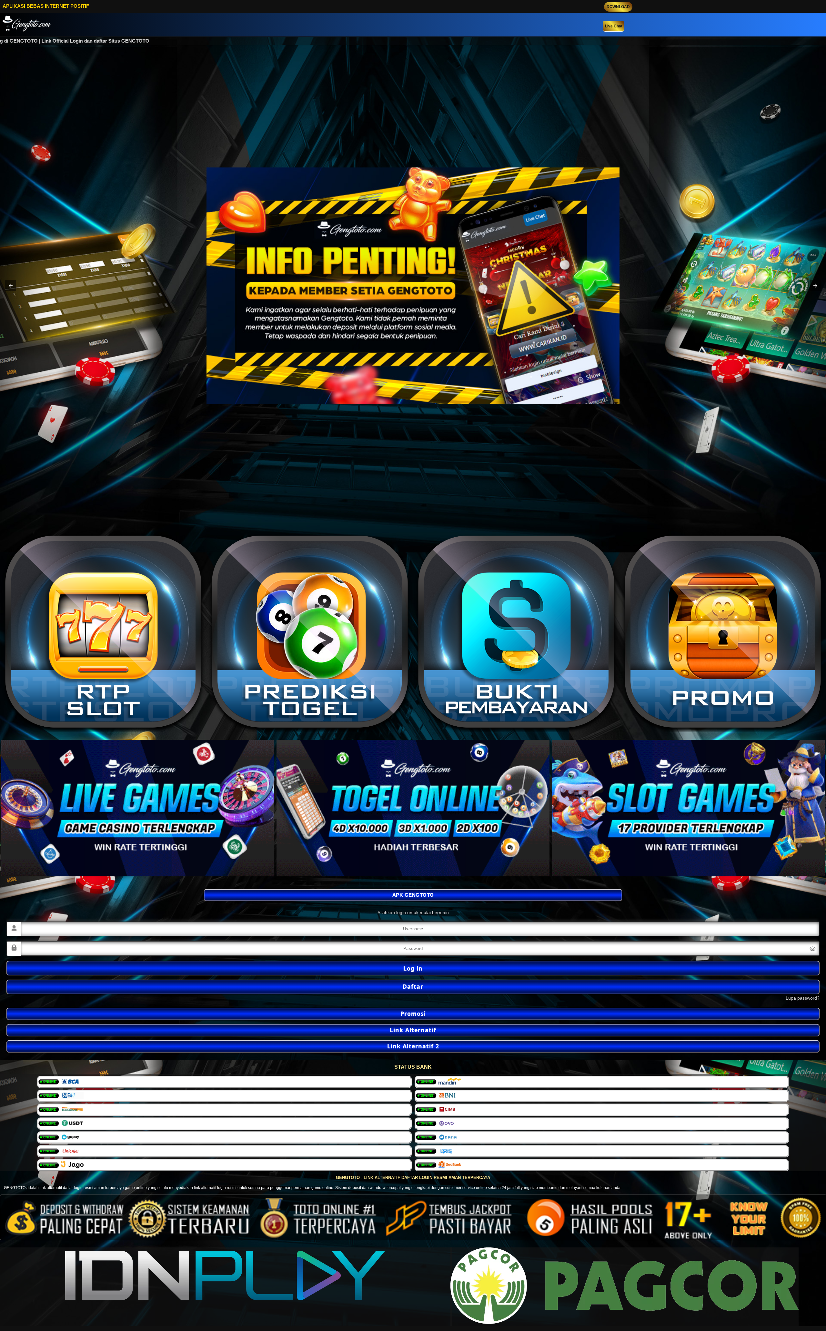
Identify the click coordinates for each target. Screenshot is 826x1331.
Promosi (413, 1013)
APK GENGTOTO (413, 895)
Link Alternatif (413, 1030)
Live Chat (613, 26)
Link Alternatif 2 (413, 1046)
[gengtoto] (137, 808)
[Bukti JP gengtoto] (723, 633)
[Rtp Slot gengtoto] (516, 633)
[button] (10, 285)
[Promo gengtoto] (103, 633)
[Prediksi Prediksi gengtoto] (310, 633)
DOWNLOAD (618, 7)
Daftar (413, 986)
